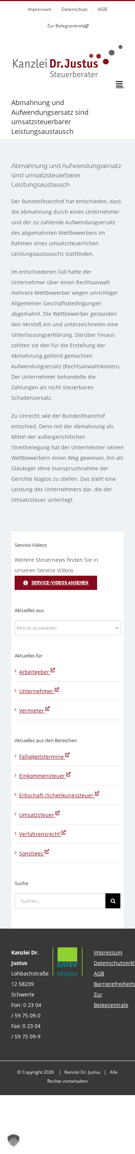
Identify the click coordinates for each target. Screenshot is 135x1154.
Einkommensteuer (42, 775)
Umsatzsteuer (37, 814)
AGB (99, 973)
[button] (13, 1140)
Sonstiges (32, 853)
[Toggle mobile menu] (120, 84)
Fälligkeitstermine (42, 756)
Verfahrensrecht (40, 833)
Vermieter (32, 710)
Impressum (108, 952)
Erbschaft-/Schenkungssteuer (57, 795)
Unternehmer (37, 691)
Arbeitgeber (35, 671)
